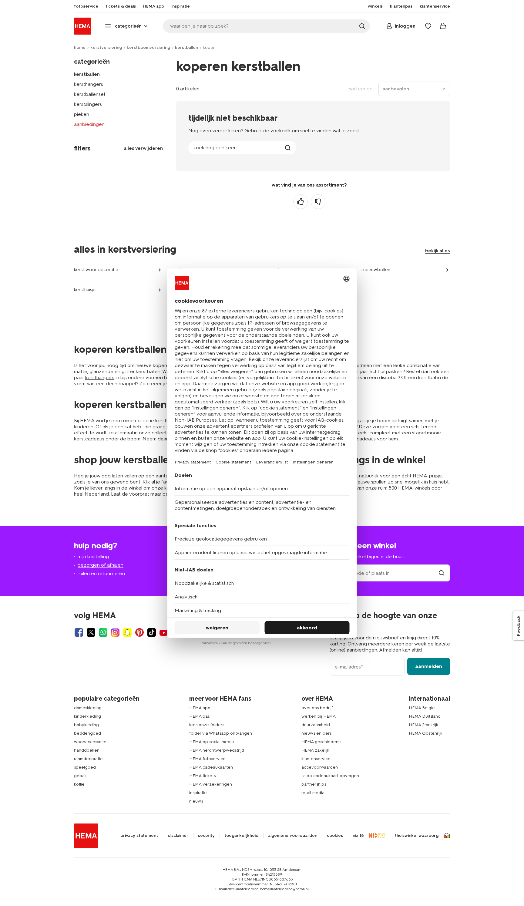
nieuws (196, 801)
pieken (81, 114)
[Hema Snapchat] (127, 632)
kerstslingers (88, 104)
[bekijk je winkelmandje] (442, 26)
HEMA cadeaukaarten (211, 767)
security (206, 835)
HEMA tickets (202, 775)
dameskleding (88, 707)
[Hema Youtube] (164, 632)
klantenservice (316, 758)
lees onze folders (206, 724)
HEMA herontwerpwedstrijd (216, 750)
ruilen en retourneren (101, 573)
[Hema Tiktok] (151, 632)
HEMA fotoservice (207, 758)
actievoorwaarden (319, 767)
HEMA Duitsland (425, 716)
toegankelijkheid (241, 835)
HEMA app (199, 707)
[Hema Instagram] (115, 632)
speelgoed (85, 767)
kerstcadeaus (89, 439)
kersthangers (88, 84)
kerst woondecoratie (96, 269)
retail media (312, 792)
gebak (80, 775)
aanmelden (428, 666)
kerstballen (186, 47)
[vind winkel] (441, 573)
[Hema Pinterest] (139, 632)
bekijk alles (437, 251)
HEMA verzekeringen (210, 784)
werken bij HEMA (318, 716)
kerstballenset (90, 94)
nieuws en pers (316, 733)
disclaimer (178, 835)
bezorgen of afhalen (100, 565)
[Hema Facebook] (79, 632)
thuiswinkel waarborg (416, 835)
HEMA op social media (211, 741)
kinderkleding (87, 716)
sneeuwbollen (375, 269)
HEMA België (422, 707)
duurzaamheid (315, 724)
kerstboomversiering (148, 47)
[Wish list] (428, 26)
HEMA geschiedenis (321, 741)
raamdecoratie (88, 758)
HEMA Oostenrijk (425, 733)
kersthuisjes (85, 289)
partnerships (313, 784)
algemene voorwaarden (292, 835)
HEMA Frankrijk (423, 724)
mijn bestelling (93, 556)
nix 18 (358, 835)
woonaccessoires (91, 741)
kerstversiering (106, 47)
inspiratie (198, 792)
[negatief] (318, 201)
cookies (335, 835)
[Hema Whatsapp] (103, 632)
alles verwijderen (143, 148)
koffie (79, 784)
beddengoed (87, 733)
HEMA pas (199, 716)
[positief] (300, 201)
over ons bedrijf (317, 707)
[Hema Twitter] (91, 632)
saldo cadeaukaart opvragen (330, 775)
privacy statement (139, 835)
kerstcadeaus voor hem (371, 439)
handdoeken (86, 750)
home (80, 47)
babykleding (86, 724)
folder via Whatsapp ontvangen (220, 733)
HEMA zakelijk (315, 750)
